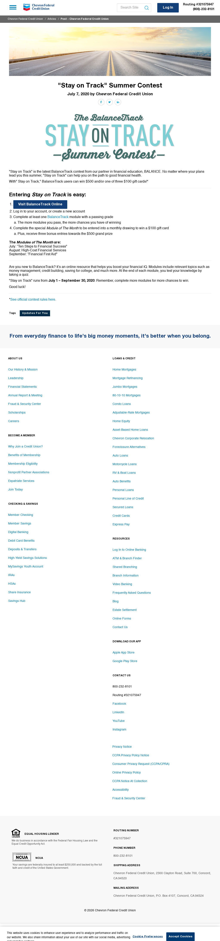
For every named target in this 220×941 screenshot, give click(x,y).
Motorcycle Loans (125, 464)
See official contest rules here (32, 299)
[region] (110, 931)
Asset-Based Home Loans (130, 429)
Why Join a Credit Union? (25, 446)
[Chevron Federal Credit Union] (38, 7)
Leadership (15, 378)
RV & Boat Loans (124, 472)
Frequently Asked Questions (132, 592)
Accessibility (120, 789)
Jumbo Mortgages (125, 386)
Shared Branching (125, 567)
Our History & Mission (23, 369)
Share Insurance (19, 592)
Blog (116, 601)
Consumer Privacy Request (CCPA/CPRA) (141, 764)
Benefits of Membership (24, 455)
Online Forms (122, 618)
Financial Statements (22, 386)
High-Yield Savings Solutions (27, 558)
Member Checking (20, 515)
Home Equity (121, 421)
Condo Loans (122, 404)
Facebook (119, 703)
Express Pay (121, 524)
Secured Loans (123, 507)
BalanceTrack (58, 217)
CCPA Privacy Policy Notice (130, 755)
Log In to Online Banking (129, 549)
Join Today (15, 489)
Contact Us (120, 627)
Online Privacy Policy (126, 772)
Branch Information (126, 575)
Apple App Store (123, 652)
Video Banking (122, 584)
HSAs (12, 583)
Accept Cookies (180, 931)
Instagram (119, 729)
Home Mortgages (124, 369)
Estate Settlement (125, 610)
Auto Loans (120, 455)
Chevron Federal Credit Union (25, 19)
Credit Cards (121, 515)
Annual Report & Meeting (25, 395)
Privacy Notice (122, 746)
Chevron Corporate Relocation (133, 438)
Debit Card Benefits (21, 540)
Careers (13, 421)
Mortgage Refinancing (128, 378)
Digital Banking (18, 532)
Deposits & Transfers (22, 549)
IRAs (11, 575)
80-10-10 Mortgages (127, 395)
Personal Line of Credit (128, 498)
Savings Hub (16, 601)
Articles (51, 19)
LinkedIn (118, 712)
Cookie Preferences (148, 931)
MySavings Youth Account (25, 566)
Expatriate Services (21, 481)
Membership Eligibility (23, 463)
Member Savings (19, 523)
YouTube (119, 721)
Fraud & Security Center (24, 404)
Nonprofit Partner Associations (28, 472)
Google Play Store (125, 661)
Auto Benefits (122, 481)
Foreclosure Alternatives (129, 447)
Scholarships (17, 412)
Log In (168, 8)
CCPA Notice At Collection (129, 781)
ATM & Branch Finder (127, 558)
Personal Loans (123, 490)
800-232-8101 (123, 855)
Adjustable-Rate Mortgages (131, 412)
